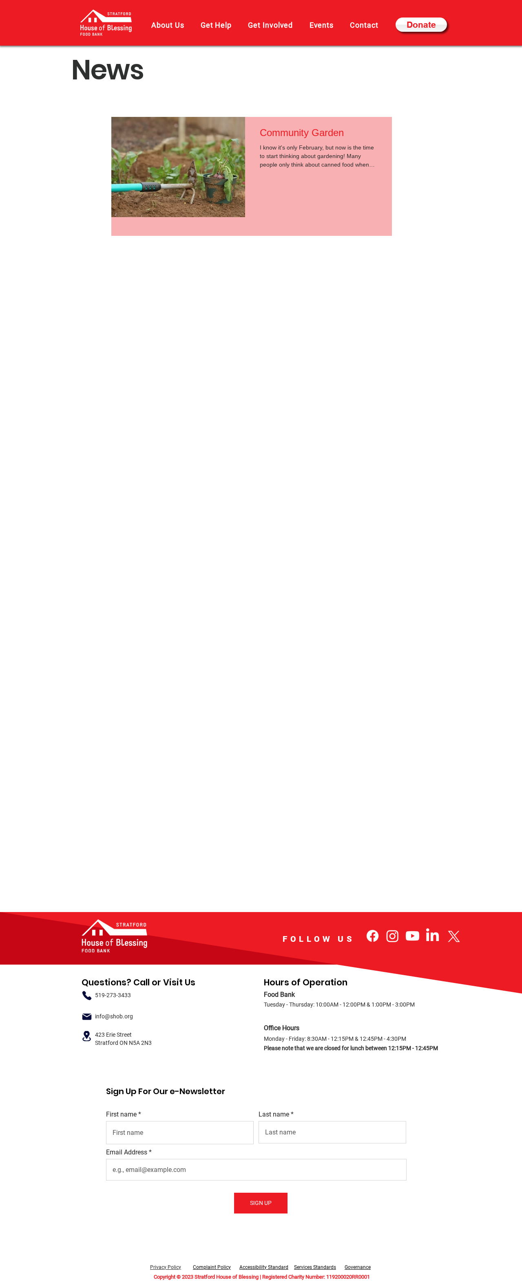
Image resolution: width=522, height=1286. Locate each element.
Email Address (126, 1152)
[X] (452, 936)
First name (121, 1114)
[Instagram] (392, 936)
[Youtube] (412, 936)
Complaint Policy (212, 1267)
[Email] (87, 1016)
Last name (274, 1114)
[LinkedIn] (432, 936)
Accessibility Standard (263, 1267)
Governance (358, 1267)
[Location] (87, 1036)
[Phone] (87, 995)
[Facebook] (372, 936)
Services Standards (315, 1267)
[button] (167, 25)
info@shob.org (114, 1016)
